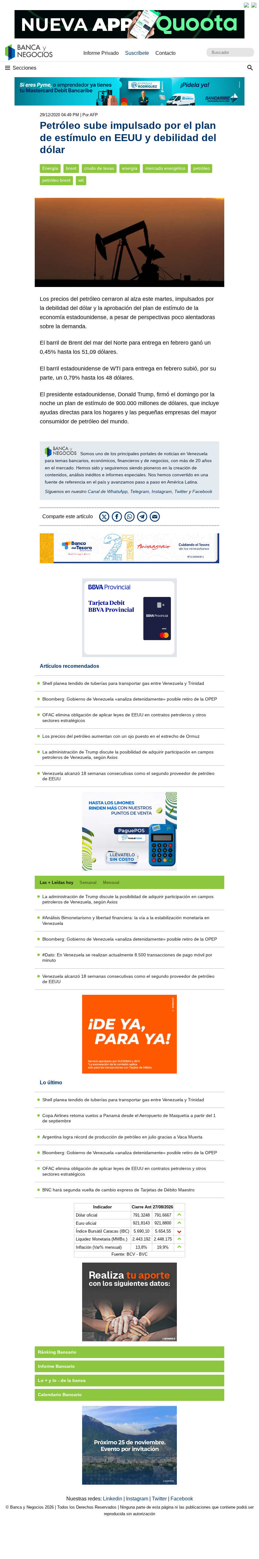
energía (129, 168)
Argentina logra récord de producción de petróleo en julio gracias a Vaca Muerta (122, 1136)
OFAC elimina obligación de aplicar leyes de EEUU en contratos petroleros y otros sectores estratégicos (124, 717)
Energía (50, 168)
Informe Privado (101, 53)
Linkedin (113, 1498)
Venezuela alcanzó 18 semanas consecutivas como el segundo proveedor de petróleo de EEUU (128, 776)
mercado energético (165, 168)
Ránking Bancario (57, 1352)
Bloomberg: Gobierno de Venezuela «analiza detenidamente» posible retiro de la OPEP (129, 699)
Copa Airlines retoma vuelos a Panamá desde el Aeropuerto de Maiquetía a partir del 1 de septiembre (129, 1118)
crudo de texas (99, 168)
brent (71, 168)
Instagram (162, 491)
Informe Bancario (56, 1366)
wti (81, 180)
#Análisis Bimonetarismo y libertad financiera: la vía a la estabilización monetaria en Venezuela (125, 920)
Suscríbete (137, 53)
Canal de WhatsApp (108, 491)
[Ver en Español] (253, 5)
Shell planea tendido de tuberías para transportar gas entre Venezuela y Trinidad (123, 683)
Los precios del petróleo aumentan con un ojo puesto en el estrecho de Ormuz (121, 736)
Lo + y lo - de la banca (62, 1380)
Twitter (181, 491)
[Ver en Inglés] (246, 5)
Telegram (139, 491)
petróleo (201, 168)
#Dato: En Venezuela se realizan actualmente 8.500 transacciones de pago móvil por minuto (127, 957)
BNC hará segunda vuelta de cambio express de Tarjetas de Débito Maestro (118, 1189)
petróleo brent (56, 180)
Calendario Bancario (60, 1394)
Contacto (165, 53)
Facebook (202, 491)
